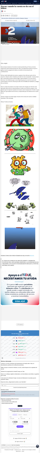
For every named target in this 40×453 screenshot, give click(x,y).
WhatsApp (22, 18)
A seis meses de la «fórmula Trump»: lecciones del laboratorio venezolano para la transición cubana (18, 378)
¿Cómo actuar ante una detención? (6, 400)
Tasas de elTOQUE (21, 3)
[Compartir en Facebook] (3, 15)
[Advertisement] (20, 53)
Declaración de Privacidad (9, 449)
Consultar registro (20, 433)
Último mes (25, 414)
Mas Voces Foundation (16, 445)
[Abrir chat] (37, 446)
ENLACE (32, 255)
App (35, 1)
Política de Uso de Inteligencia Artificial (29, 449)
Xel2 (5, 11)
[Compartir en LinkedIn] (7, 15)
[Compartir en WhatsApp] (1, 15)
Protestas (3, 3)
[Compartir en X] (5, 15)
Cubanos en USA (14, 3)
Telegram (26, 18)
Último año (20, 414)
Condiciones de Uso (17, 449)
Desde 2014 (15, 414)
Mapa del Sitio (18, 451)
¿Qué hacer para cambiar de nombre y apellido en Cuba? (9, 401)
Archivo (23, 451)
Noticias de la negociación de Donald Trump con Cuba (12, 371)
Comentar (14, 15)
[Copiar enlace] (9, 15)
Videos (33, 3)
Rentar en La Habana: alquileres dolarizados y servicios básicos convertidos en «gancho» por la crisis (20, 374)
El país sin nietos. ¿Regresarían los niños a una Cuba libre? (13, 382)
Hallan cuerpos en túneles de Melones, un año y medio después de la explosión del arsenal (19, 368)
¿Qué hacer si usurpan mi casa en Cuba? (7, 403)
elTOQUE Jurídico (28, 3)
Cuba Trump (9, 3)
